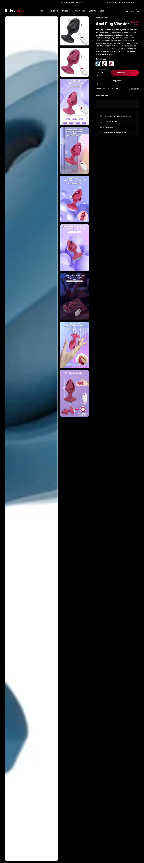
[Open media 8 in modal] (74, 296)
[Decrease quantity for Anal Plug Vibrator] (98, 73)
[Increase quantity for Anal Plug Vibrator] (106, 73)
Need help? (135, 88)
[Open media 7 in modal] (74, 247)
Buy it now (117, 81)
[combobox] (111, 2)
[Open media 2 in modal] (74, 30)
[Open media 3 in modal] (74, 62)
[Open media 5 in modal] (74, 150)
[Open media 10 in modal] (74, 393)
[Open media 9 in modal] (74, 345)
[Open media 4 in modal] (74, 102)
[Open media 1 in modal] (31, 438)
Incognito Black (102, 18)
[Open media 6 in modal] (74, 199)
